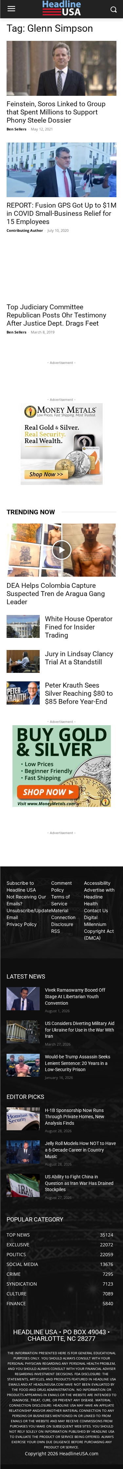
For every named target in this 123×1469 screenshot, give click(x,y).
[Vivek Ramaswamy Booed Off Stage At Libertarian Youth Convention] (23, 998)
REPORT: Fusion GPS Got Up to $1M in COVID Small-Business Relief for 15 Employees (61, 213)
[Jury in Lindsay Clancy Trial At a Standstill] (23, 661)
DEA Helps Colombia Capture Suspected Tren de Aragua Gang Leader (56, 594)
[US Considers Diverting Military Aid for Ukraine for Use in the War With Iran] (23, 1031)
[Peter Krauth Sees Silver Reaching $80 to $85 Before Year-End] (23, 692)
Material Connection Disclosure (63, 917)
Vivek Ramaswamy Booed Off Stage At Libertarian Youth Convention (75, 996)
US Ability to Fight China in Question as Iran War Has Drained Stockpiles (79, 1183)
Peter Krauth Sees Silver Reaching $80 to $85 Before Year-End (79, 693)
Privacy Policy (22, 924)
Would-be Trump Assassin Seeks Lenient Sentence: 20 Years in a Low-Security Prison (77, 1063)
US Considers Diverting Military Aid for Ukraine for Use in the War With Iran (79, 1030)
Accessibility (97, 883)
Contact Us (96, 910)
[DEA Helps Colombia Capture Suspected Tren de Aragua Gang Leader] (61, 550)
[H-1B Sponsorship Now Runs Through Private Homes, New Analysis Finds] (23, 1118)
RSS (55, 931)
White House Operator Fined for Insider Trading (79, 627)
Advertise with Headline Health (99, 896)
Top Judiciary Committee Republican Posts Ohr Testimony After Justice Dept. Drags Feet (56, 315)
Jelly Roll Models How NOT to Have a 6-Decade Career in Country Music (80, 1150)
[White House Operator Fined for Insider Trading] (23, 626)
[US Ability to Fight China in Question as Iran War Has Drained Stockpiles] (23, 1185)
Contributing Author (25, 230)
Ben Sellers (16, 129)
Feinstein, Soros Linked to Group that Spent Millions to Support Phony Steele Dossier (56, 112)
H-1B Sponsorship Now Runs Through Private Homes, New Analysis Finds (74, 1117)
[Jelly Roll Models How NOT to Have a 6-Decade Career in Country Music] (23, 1151)
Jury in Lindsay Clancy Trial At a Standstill (79, 658)
